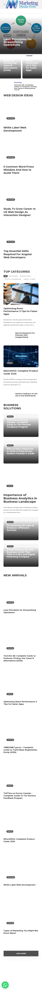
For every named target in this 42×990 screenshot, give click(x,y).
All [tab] (6, 276)
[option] (21, 44)
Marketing (7, 35)
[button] (5, 984)
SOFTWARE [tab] (13, 276)
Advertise (30, 980)
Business (10, 416)
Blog (20, 980)
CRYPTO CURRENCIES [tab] (13, 279)
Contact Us (11, 985)
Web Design (10, 118)
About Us (10, 980)
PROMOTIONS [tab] (25, 276)
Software (9, 300)
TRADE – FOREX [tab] (29, 279)
